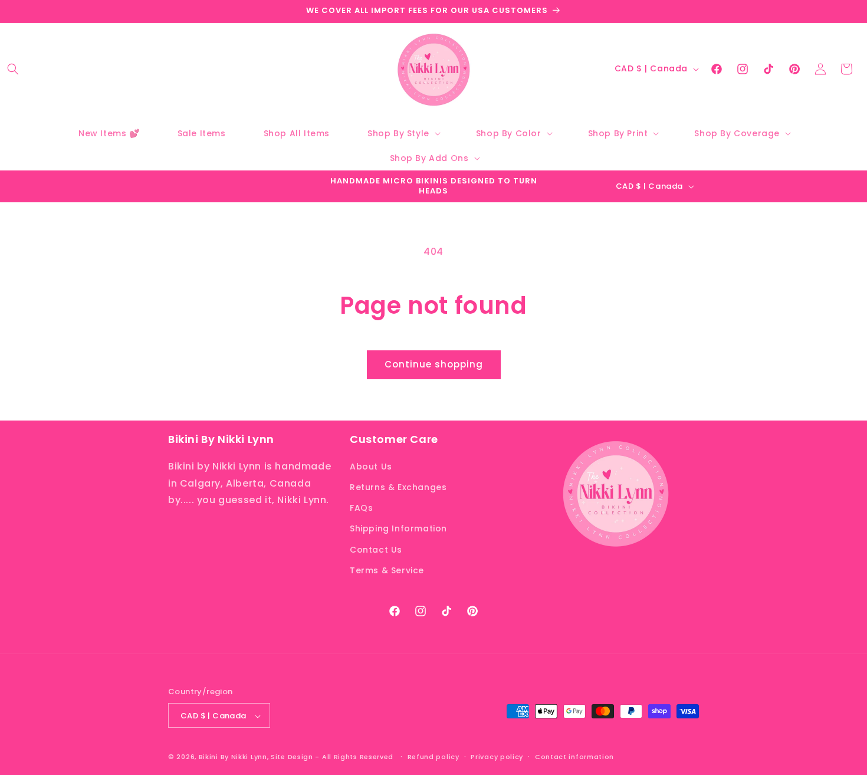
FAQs (361, 507)
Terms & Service (387, 570)
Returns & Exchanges (398, 486)
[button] (13, 69)
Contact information (574, 756)
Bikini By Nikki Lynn (233, 757)
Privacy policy (497, 756)
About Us (371, 466)
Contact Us (376, 549)
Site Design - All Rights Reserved (332, 757)
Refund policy (433, 756)
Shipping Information (398, 528)
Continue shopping (434, 364)
